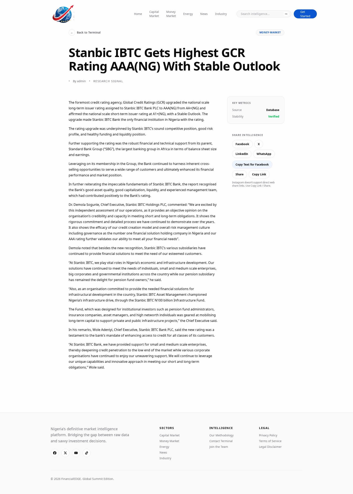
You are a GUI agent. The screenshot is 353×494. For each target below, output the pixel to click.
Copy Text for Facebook (252, 164)
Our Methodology (221, 435)
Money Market (171, 14)
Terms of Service (270, 441)
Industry (221, 14)
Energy (188, 14)
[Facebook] (55, 453)
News (204, 14)
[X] (65, 453)
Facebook (242, 144)
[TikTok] (87, 453)
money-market (270, 32)
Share (240, 174)
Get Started (305, 14)
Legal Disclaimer (270, 447)
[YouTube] (76, 453)
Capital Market (154, 14)
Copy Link (259, 174)
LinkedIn (242, 154)
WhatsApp (264, 154)
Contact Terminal (221, 441)
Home (138, 14)
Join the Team (218, 447)
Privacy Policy (268, 435)
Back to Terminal (85, 32)
